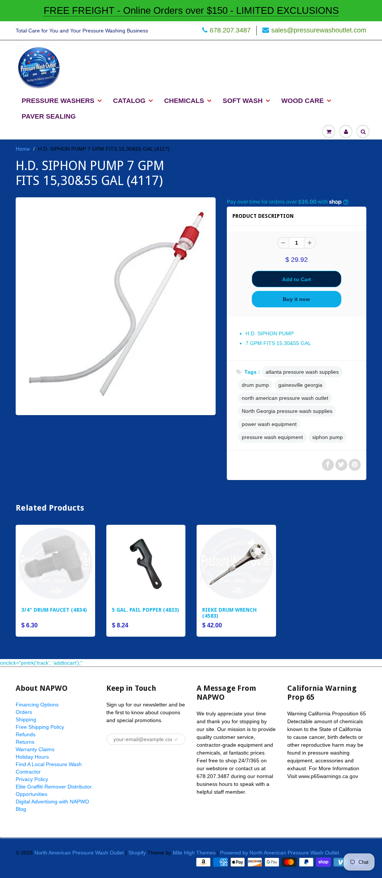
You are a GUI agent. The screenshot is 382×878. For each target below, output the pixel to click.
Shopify (137, 853)
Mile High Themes (194, 853)
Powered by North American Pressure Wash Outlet (279, 853)
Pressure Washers (58, 100)
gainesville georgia (300, 385)
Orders (24, 712)
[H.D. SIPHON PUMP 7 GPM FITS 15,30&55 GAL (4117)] (115, 305)
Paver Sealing (49, 116)
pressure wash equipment (272, 437)
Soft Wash (243, 100)
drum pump (255, 385)
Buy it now (296, 299)
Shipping (26, 719)
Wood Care (302, 100)
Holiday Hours (32, 757)
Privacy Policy (32, 779)
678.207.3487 (230, 30)
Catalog (129, 100)
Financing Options (37, 705)
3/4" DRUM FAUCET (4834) (54, 610)
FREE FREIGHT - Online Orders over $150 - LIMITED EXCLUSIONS (191, 10)
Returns (25, 742)
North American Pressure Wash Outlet (79, 853)
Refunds (25, 734)
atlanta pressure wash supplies (302, 372)
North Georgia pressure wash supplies (287, 411)
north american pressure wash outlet (285, 398)
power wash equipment (269, 424)
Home (23, 149)
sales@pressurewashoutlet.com (318, 30)
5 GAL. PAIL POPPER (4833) (145, 610)
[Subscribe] (176, 740)
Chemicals (184, 100)
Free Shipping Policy (40, 727)
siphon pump (327, 437)
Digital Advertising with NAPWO (52, 802)
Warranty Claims (35, 749)
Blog (21, 809)
